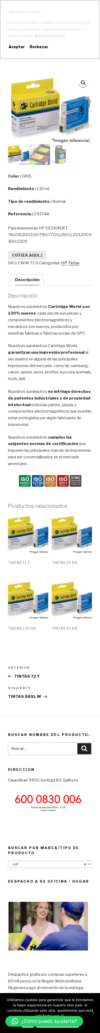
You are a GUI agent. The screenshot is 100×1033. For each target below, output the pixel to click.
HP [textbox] (48, 864)
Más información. (50, 36)
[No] (93, 1013)
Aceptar (17, 46)
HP (64, 263)
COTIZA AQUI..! (27, 255)
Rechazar (39, 46)
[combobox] (50, 864)
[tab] (27, 280)
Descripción (27, 279)
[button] (44, 1021)
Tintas (73, 263)
